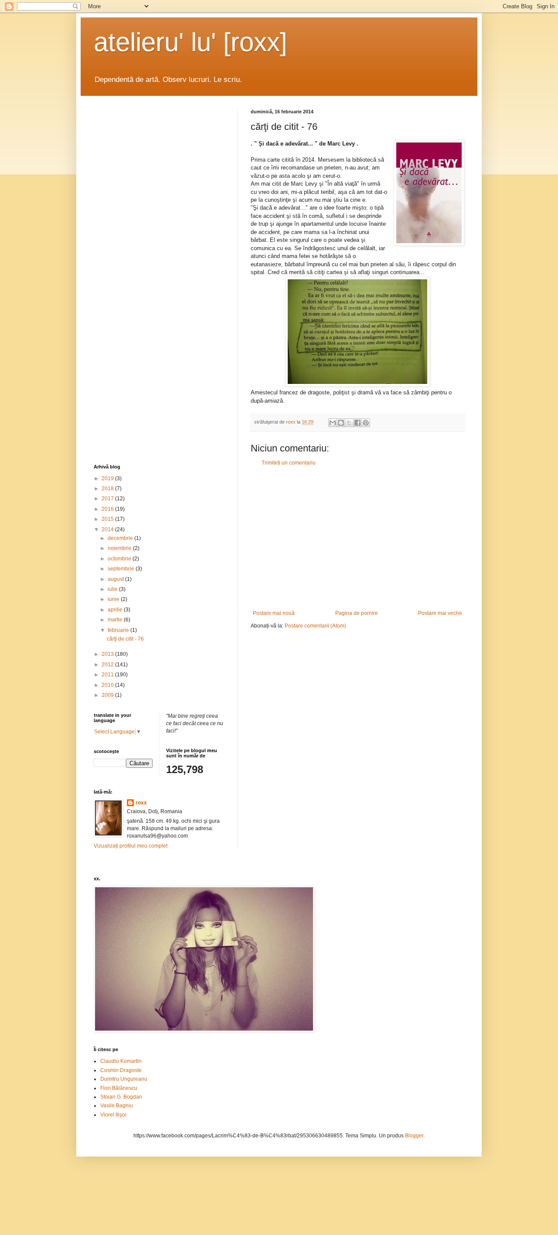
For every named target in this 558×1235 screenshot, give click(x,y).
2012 (108, 665)
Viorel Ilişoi (113, 1115)
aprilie (116, 610)
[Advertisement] (357, 538)
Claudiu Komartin (121, 1061)
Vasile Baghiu (116, 1106)
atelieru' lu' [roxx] (190, 42)
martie (116, 620)
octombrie (120, 559)
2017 (108, 498)
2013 (108, 654)
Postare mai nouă (274, 613)
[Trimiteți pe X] (349, 422)
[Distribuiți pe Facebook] (357, 422)
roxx (141, 803)
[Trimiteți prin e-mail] (332, 422)
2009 (108, 695)
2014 (108, 529)
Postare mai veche (440, 613)
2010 (108, 685)
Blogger (414, 1136)
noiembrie (120, 548)
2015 (108, 519)
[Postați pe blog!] (341, 422)
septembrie (122, 569)
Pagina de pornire (356, 613)
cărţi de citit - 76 (125, 639)
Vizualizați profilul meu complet (130, 846)
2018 (108, 488)
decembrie (121, 538)
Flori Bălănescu (118, 1088)
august (116, 579)
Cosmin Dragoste (121, 1070)
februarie (119, 630)
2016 (108, 509)
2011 (108, 675)
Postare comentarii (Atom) (315, 626)
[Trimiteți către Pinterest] (365, 422)
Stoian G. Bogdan (121, 1097)
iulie (113, 589)
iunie (114, 599)
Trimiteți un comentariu (289, 463)
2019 (108, 478)
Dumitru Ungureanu (123, 1079)
